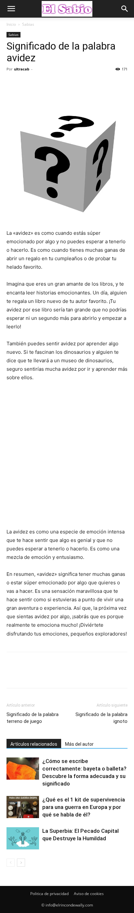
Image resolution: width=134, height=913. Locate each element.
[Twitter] (27, 83)
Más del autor (79, 744)
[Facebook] (13, 83)
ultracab (21, 69)
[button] (11, 9)
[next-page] (21, 863)
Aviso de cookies (89, 893)
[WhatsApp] (57, 83)
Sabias (28, 24)
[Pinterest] (42, 83)
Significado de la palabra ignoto (101, 717)
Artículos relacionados (33, 744)
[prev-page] (11, 863)
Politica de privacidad (49, 893)
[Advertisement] (67, 458)
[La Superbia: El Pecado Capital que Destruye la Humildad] (23, 838)
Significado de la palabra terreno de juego (33, 717)
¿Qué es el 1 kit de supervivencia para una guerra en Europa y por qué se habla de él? (83, 807)
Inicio (11, 24)
